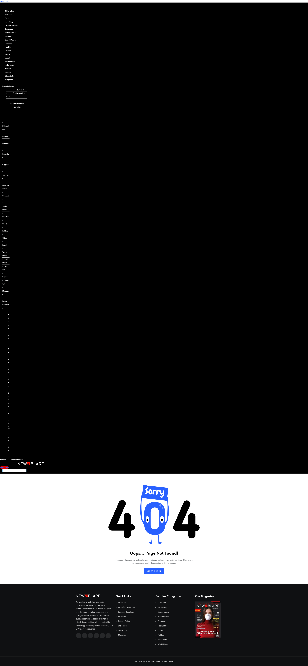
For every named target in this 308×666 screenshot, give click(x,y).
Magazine (9, 80)
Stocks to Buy (16, 460)
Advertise (122, 616)
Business (8, 15)
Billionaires (9, 11)
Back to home (154, 571)
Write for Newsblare (126, 607)
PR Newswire (18, 90)
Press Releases (8, 86)
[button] (14, 86)
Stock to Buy (10, 76)
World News (10, 62)
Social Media (10, 40)
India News (9, 65)
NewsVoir (17, 107)
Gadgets (8, 36)
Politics (8, 51)
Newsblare (4, 1)
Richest (8, 72)
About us (122, 603)
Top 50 (8, 69)
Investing (9, 22)
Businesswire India (15, 95)
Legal (7, 58)
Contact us (122, 630)
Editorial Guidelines (126, 612)
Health (8, 47)
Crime (7, 54)
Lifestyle (8, 44)
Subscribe (122, 626)
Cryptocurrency (11, 26)
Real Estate (162, 626)
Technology (9, 29)
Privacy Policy (124, 621)
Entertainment (11, 33)
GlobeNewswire (17, 103)
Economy (9, 18)
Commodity (162, 621)
